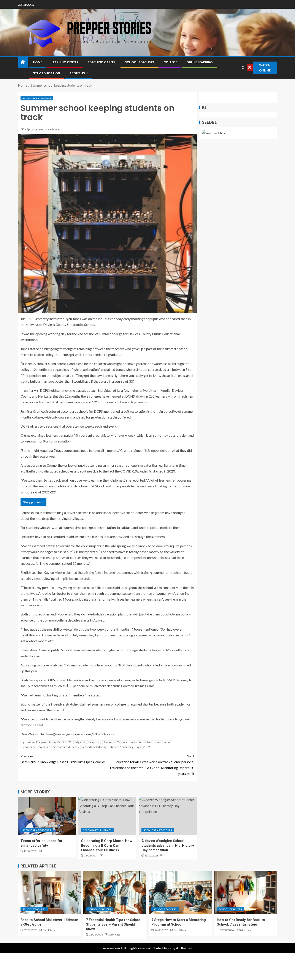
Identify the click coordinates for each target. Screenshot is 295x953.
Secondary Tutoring (94, 747)
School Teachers (139, 62)
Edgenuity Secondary (88, 742)
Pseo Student (163, 742)
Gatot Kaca (49, 930)
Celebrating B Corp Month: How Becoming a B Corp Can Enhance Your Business (106, 845)
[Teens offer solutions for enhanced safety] (47, 816)
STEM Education (46, 73)
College (170, 62)
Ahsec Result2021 (60, 742)
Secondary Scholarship (36, 747)
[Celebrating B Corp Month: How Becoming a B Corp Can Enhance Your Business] (107, 816)
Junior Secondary (141, 742)
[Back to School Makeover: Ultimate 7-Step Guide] (49, 892)
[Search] (243, 67)
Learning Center (64, 62)
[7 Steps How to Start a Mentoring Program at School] (180, 892)
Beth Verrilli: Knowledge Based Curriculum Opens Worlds (63, 759)
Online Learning (199, 62)
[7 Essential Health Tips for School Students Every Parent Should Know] (114, 892)
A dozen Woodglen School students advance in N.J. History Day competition (167, 845)
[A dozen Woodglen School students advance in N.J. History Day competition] (168, 816)
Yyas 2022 (143, 747)
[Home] (23, 62)
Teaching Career (102, 62)
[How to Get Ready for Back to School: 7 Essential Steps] (245, 892)
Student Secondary (121, 747)
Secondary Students (37, 98)
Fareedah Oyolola (115, 742)
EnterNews (162, 948)
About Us (77, 73)
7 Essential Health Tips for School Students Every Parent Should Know (113, 924)
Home (37, 62)
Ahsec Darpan (37, 742)
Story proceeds (33, 502)
